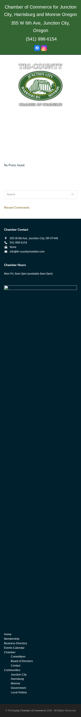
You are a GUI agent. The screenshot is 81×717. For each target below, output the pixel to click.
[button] (40, 155)
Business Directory (15, 643)
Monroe (15, 683)
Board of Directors (22, 661)
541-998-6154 (18, 242)
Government (18, 688)
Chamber (10, 652)
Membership (11, 638)
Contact (15, 665)
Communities (12, 670)
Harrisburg (17, 679)
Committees (18, 656)
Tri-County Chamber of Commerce (27, 710)
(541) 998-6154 (41, 38)
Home (7, 634)
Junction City (19, 674)
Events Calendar (14, 647)
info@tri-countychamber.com (27, 251)
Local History (19, 692)
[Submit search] (73, 194)
